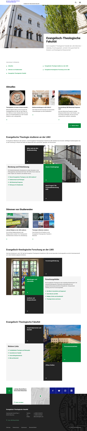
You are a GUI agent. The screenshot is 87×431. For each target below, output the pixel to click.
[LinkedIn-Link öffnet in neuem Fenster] (71, 391)
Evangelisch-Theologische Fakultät (17, 73)
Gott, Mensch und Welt (52, 293)
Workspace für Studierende (16, 185)
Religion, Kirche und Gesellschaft (55, 296)
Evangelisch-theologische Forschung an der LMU (57, 69)
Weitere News (75, 125)
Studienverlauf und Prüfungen (17, 179)
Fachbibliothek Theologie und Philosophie (20, 350)
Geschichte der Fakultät (15, 353)
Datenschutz (16, 427)
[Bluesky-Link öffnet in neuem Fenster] (59, 391)
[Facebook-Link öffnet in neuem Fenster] (53, 391)
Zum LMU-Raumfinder (13, 420)
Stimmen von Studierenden (15, 69)
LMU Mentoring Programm (16, 182)
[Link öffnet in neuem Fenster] (31, 396)
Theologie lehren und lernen (54, 299)
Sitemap (8, 427)
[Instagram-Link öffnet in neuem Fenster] (65, 391)
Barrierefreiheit (32, 427)
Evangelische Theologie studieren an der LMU (56, 66)
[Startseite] (9, 391)
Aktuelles (10, 66)
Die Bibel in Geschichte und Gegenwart (56, 291)
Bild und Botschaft (14, 358)
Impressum (24, 427)
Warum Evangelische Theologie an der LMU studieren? (23, 177)
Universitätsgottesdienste (16, 355)
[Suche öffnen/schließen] (75, 2)
